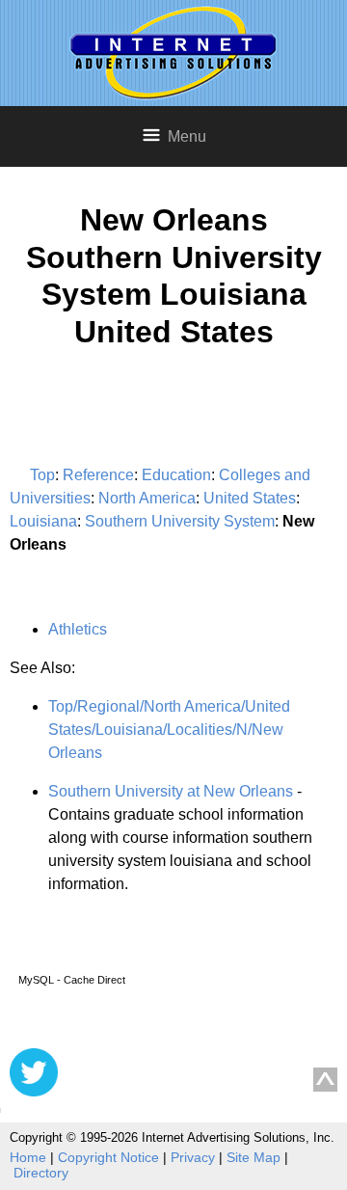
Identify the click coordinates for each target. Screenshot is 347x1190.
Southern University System (180, 521)
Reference (98, 475)
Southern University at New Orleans (170, 791)
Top (42, 475)
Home (28, 1157)
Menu (187, 136)
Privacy (193, 1157)
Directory (40, 1172)
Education (176, 475)
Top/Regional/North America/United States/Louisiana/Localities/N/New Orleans (169, 729)
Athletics (77, 629)
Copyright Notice (108, 1157)
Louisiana (43, 521)
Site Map (253, 1157)
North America (147, 498)
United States (249, 498)
